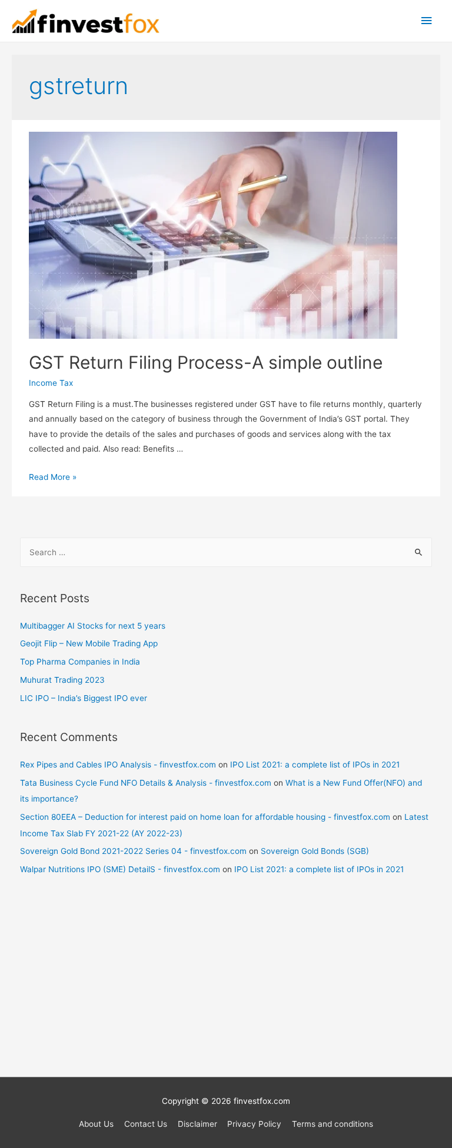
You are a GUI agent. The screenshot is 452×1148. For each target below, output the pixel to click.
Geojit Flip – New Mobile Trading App (89, 643)
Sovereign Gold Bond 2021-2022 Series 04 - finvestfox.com (133, 851)
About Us (96, 1124)
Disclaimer (197, 1124)
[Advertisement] (226, 982)
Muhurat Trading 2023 (62, 680)
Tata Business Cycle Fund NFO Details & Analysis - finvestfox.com (145, 782)
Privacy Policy (254, 1124)
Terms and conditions (332, 1124)
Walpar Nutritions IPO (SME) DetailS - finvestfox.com (120, 869)
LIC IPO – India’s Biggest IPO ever (83, 698)
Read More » (53, 477)
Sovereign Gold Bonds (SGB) (315, 851)
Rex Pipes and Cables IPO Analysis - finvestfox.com (118, 764)
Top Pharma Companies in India (80, 661)
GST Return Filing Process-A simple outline (206, 362)
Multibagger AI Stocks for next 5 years (92, 625)
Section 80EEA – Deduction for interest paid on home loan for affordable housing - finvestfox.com (205, 817)
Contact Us (145, 1124)
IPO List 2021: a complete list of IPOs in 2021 (315, 764)
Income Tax (51, 383)
